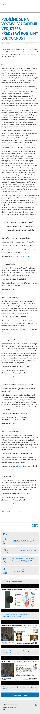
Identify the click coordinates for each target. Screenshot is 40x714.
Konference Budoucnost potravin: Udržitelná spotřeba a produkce (23, 541)
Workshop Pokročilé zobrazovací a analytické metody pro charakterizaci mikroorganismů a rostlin (23, 560)
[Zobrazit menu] (35, 8)
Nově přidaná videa (14, 581)
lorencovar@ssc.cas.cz (23, 256)
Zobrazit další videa (19, 695)
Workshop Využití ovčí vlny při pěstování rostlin (23, 570)
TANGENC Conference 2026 (28, 550)
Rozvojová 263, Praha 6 (12, 323)
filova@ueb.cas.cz (22, 329)
